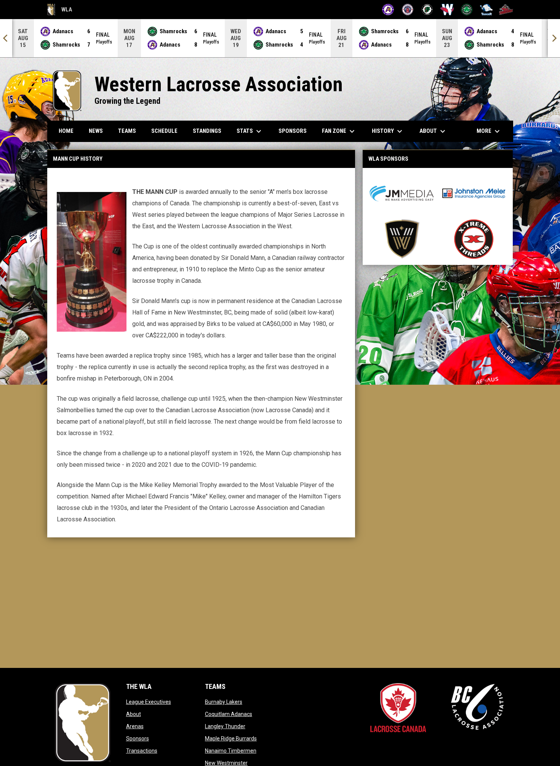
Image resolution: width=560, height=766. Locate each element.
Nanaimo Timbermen (230, 751)
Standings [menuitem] (207, 130)
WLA (59, 10)
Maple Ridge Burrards (231, 738)
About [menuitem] (433, 131)
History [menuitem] (388, 131)
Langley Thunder (225, 726)
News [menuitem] (96, 130)
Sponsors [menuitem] (292, 130)
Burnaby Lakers (223, 702)
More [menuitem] (489, 131)
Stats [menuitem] (250, 131)
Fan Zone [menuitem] (339, 131)
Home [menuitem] (66, 130)
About (133, 714)
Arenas (135, 726)
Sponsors (137, 738)
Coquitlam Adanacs (228, 714)
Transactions (141, 751)
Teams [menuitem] (127, 130)
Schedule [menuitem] (164, 130)
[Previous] (6, 38)
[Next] (554, 38)
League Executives (148, 702)
